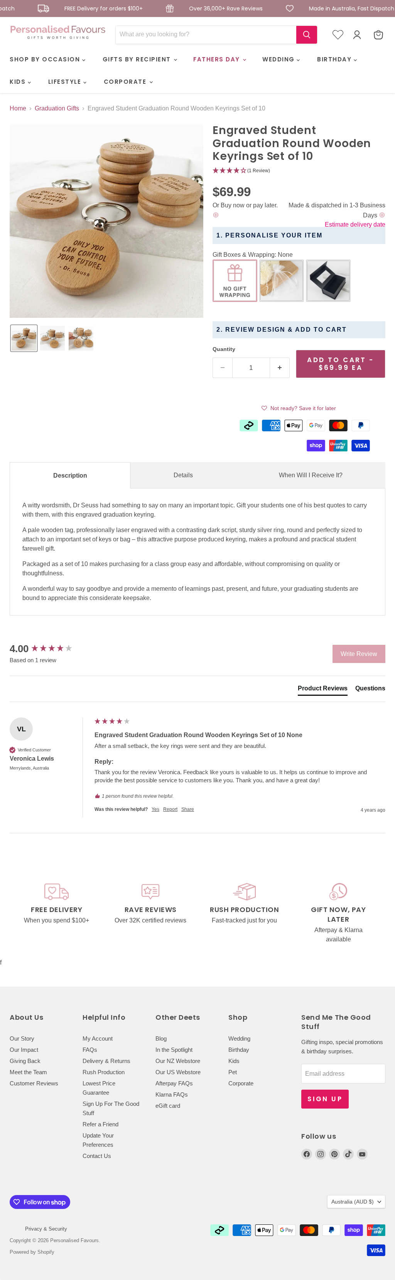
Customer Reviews (34, 1083)
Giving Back (25, 1061)
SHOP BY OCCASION (46, 59)
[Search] (306, 35)
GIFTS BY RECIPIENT (138, 59)
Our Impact (24, 1049)
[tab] (323, 690)
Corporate (240, 1083)
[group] (50, 649)
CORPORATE (126, 82)
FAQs (90, 1049)
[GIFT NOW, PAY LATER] (339, 913)
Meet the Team (28, 1072)
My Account (98, 1038)
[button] (24, 338)
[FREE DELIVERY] (57, 913)
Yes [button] (155, 809)
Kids (234, 1061)
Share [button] (187, 809)
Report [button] (170, 809)
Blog (161, 1038)
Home (18, 108)
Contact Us (97, 1156)
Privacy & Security (46, 1229)
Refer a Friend (100, 1124)
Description (70, 475)
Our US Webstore (178, 1072)
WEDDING (279, 59)
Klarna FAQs (171, 1094)
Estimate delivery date (355, 224)
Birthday (238, 1049)
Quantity (224, 349)
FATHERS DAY (217, 59)
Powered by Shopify (32, 1252)
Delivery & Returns (106, 1061)
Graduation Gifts (57, 108)
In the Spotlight (173, 1049)
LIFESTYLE (65, 82)
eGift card (167, 1105)
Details (183, 475)
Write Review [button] (359, 654)
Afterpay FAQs (174, 1083)
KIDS (19, 82)
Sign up (325, 1099)
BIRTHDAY (335, 59)
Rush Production (104, 1072)
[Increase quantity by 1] (280, 368)
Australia (352, 1202)
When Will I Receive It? (311, 475)
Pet (232, 1072)
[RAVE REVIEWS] (151, 913)
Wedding (239, 1038)
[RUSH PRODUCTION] (245, 913)
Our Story (22, 1038)
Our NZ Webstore (177, 1061)
